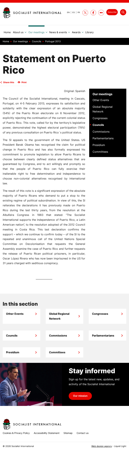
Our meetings (102, 94)
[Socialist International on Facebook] (93, 13)
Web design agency (101, 446)
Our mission (80, 395)
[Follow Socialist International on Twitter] (85, 13)
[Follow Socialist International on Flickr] (101, 13)
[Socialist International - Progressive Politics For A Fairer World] (32, 12)
